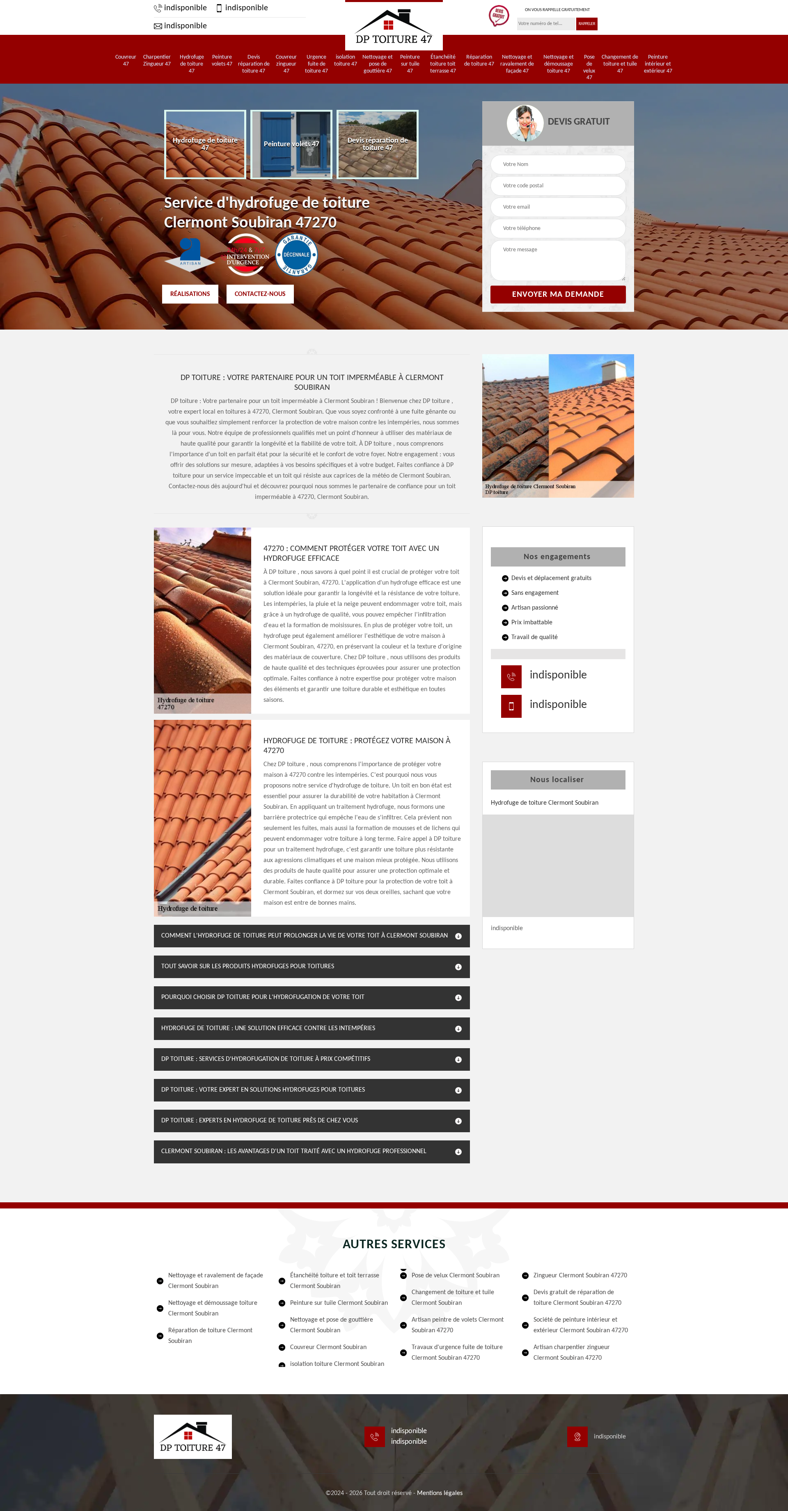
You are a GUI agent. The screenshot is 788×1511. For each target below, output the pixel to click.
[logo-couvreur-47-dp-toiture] (394, 25)
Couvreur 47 (125, 60)
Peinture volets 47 (222, 60)
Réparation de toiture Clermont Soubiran (210, 1336)
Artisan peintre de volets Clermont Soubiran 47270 (458, 1325)
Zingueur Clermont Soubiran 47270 (580, 1275)
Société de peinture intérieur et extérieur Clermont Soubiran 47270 (581, 1325)
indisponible (184, 8)
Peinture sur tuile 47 (410, 64)
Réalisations (190, 294)
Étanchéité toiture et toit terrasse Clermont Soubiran (334, 1281)
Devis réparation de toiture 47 (253, 64)
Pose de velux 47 (589, 67)
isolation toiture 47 (345, 60)
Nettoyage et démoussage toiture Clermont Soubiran (212, 1308)
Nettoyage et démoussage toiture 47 (558, 64)
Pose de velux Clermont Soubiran (455, 1275)
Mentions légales (440, 1493)
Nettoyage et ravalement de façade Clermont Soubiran (215, 1281)
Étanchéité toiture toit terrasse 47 (443, 64)
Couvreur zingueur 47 (286, 64)
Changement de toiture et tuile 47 (620, 64)
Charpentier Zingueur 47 (157, 60)
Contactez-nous (260, 294)
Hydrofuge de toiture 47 (192, 64)
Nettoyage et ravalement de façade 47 (517, 64)
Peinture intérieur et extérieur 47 (658, 64)
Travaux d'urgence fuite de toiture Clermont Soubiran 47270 (457, 1352)
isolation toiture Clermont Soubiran (337, 1364)
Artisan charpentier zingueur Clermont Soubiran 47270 (572, 1352)
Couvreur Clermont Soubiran (328, 1347)
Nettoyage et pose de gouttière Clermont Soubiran (331, 1325)
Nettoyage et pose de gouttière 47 (377, 64)
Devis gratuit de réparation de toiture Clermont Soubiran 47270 (577, 1297)
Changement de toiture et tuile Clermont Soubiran (453, 1297)
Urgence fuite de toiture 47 (316, 64)
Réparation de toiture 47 (479, 60)
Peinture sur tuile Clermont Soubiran (339, 1303)
